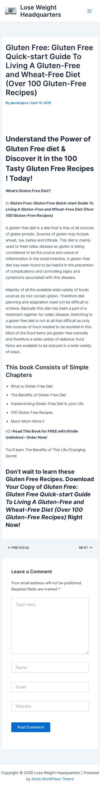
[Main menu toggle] (89, 11)
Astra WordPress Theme (53, 779)
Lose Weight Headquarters (40, 11)
